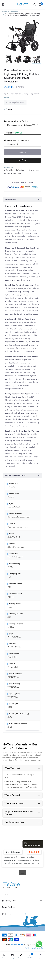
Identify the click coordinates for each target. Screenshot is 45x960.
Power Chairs (16, 173)
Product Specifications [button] (15, 475)
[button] (3, 4)
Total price (9, 133)
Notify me (22, 160)
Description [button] (10, 199)
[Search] (35, 4)
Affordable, (8, 170)
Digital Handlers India (33, 948)
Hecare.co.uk (17, 944)
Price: (6, 97)
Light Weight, (19, 170)
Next (37, 59)
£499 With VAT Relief (15, 102)
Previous (7, 59)
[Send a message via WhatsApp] (39, 944)
